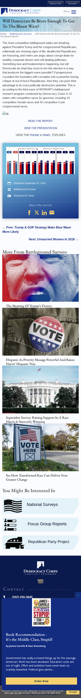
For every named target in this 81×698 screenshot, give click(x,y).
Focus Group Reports (47, 524)
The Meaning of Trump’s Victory (29, 306)
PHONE (34, 135)
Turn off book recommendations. (41, 694)
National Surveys (42, 504)
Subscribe (55, 3)
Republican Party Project (48, 542)
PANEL (47, 135)
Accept (73, 691)
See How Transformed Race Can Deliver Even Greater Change (37, 477)
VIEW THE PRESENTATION (40, 128)
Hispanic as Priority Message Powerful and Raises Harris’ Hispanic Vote (40, 361)
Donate (72, 3)
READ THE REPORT (40, 120)
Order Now (41, 681)
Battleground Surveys (25, 189)
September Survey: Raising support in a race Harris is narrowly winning (37, 419)
